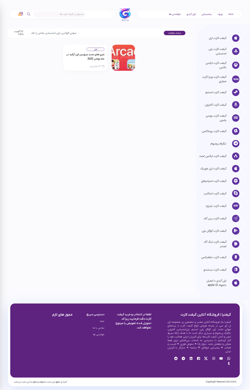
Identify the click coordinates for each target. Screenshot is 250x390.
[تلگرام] (183, 359)
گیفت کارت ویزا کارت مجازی (214, 79)
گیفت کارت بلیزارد (216, 206)
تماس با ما (98, 328)
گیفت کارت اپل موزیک (213, 168)
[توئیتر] (206, 359)
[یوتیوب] (221, 359)
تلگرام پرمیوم (218, 144)
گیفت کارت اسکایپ (215, 193)
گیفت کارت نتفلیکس (213, 257)
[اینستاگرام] (213, 359)
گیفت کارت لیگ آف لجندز (215, 244)
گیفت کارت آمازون (215, 105)
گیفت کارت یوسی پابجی (216, 118)
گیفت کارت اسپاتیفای (213, 181)
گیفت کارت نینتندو (215, 270)
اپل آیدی (191, 14)
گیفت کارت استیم (215, 92)
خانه (230, 14)
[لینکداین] (191, 359)
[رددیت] (176, 359)
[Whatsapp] (228, 359)
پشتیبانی (207, 14)
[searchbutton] (29, 14)
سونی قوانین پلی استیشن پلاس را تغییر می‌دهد (41, 33)
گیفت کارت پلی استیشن (217, 51)
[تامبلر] (228, 364)
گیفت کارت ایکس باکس (216, 65)
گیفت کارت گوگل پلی (214, 231)
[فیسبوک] (198, 359)
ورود (220, 14)
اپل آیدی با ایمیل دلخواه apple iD (216, 283)
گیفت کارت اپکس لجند (212, 156)
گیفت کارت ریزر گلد (215, 218)
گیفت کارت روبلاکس (214, 131)
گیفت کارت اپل (217, 38)
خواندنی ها (175, 14)
